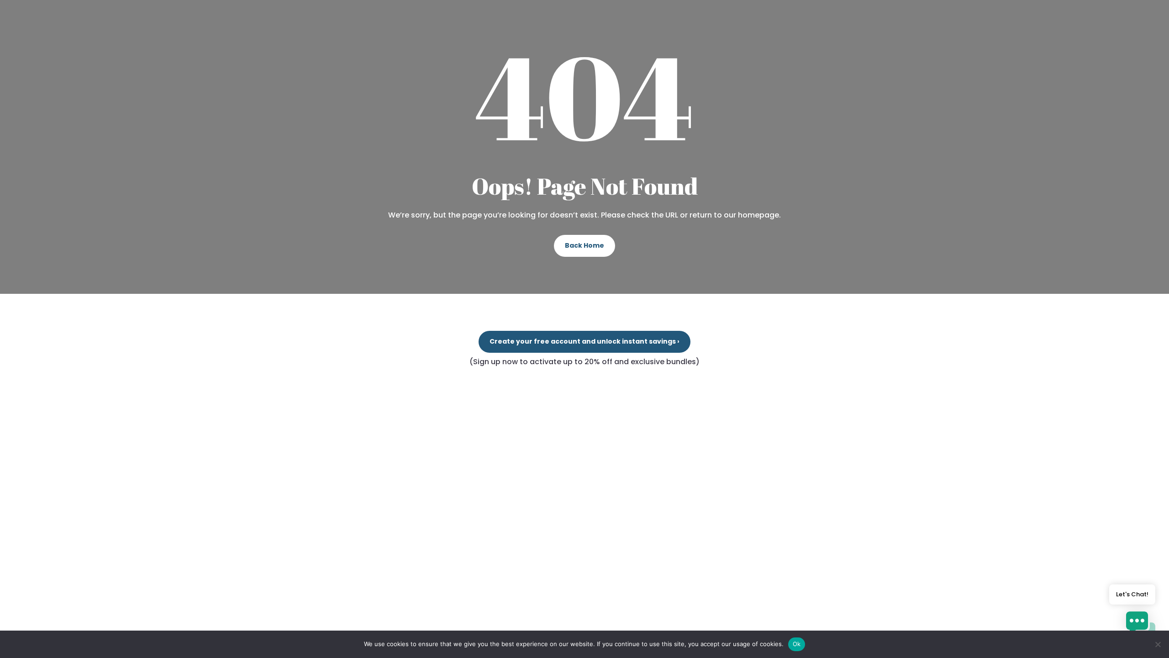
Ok (797, 643)
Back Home (584, 245)
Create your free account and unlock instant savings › (584, 341)
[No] (1157, 644)
